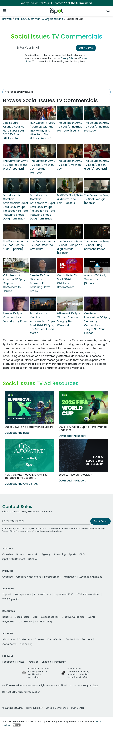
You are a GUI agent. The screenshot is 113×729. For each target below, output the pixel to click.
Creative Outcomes (73, 617)
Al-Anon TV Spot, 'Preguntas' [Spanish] (95, 279)
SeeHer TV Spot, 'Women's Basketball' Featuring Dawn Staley (40, 283)
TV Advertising (43, 621)
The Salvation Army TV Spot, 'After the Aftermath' (42, 245)
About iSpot (9, 639)
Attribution (70, 576)
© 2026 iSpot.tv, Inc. (12, 707)
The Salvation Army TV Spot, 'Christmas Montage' (96, 126)
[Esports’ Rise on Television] (83, 455)
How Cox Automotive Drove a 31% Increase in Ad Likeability (26, 476)
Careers (39, 639)
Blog (35, 617)
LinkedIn (46, 661)
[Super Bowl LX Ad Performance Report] (29, 407)
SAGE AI (32, 559)
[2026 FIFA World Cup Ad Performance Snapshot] (83, 407)
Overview (7, 554)
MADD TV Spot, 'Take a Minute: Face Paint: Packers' (70, 199)
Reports (7, 617)
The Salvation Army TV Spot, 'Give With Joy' (69, 164)
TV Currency (24, 621)
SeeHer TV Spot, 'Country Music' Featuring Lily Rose (14, 317)
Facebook (8, 661)
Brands (20, 554)
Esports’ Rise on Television (75, 474)
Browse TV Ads (42, 594)
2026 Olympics (10, 599)
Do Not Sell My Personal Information (21, 691)
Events (91, 617)
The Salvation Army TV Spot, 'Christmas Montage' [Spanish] (69, 126)
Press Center (55, 639)
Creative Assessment (28, 576)
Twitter (21, 661)
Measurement (52, 576)
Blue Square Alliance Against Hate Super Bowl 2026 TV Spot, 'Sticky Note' (13, 130)
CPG (82, 554)
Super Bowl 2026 (63, 594)
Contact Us (72, 639)
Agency (46, 554)
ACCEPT (16, 725)
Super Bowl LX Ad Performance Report (29, 427)
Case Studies (22, 617)
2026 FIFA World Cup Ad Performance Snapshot (83, 428)
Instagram (60, 661)
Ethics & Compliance (57, 707)
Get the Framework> (79, 3)
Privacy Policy (68, 58)
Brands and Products (20, 92)
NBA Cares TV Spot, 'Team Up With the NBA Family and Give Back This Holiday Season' (42, 130)
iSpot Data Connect (13, 559)
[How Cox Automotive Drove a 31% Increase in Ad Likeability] (29, 455)
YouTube (34, 661)
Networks (33, 554)
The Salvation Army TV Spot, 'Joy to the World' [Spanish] (15, 164)
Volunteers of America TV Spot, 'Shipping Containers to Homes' (14, 283)
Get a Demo (9, 644)
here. (95, 685)
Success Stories (50, 617)
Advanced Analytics (90, 576)
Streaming (60, 554)
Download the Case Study (21, 483)
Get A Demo (86, 48)
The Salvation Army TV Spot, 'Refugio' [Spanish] (96, 199)
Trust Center (77, 707)
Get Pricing (26, 644)
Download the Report (18, 433)
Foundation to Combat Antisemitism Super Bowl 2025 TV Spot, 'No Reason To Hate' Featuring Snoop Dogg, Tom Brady (15, 207)
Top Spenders (23, 594)
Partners (87, 639)
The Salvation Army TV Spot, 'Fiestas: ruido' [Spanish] (15, 245)
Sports (72, 554)
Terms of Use (8, 531)
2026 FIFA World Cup (88, 594)
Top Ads (7, 594)
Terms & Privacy (34, 707)
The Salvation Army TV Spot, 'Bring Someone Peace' (96, 245)
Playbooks (8, 621)
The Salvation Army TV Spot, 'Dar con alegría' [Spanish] (96, 164)
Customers (25, 639)
